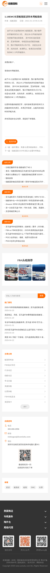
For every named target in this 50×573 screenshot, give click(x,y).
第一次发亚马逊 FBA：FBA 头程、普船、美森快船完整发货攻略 (26, 208)
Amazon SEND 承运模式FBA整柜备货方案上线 (24, 204)
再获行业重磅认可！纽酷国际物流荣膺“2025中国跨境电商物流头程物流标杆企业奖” (26, 175)
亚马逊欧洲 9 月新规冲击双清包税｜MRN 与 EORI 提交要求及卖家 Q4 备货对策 (26, 197)
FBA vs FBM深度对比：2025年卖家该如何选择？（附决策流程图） (26, 230)
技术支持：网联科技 (35, 562)
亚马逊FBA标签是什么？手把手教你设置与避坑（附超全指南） (26, 234)
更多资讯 (25, 216)
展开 (25, 407)
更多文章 (25, 187)
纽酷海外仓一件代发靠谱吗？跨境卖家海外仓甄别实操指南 (26, 200)
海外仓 (7, 522)
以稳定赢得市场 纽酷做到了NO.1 (19, 167)
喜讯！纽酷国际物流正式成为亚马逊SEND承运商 (25, 171)
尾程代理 (8, 527)
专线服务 (8, 516)
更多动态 (25, 246)
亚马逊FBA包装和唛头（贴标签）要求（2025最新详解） (26, 227)
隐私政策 (9, 178)
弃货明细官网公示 (13, 211)
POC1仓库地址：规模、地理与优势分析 (21, 237)
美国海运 (8, 511)
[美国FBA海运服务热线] (43, 3)
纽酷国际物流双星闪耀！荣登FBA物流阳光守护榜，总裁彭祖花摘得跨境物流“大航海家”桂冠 (26, 182)
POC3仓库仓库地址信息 (15, 241)
